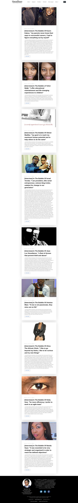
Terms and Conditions (33, 501)
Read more (27, 56)
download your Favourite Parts (49, 481)
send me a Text (47, 486)
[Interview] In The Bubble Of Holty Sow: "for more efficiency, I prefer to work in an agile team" (38, 402)
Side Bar (40, 486)
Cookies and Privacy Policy (43, 501)
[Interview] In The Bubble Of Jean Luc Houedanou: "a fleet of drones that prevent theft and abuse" (38, 253)
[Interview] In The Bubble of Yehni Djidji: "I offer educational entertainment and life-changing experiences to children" (38, 89)
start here (42, 480)
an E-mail (52, 486)
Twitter (49, 487)
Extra (33, 28)
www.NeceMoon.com (38, 499)
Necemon (26, 28)
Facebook (52, 487)
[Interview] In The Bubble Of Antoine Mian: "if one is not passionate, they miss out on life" (39, 305)
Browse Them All (38, 481)
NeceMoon (45, 479)
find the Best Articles (50, 480)
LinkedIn (46, 487)
